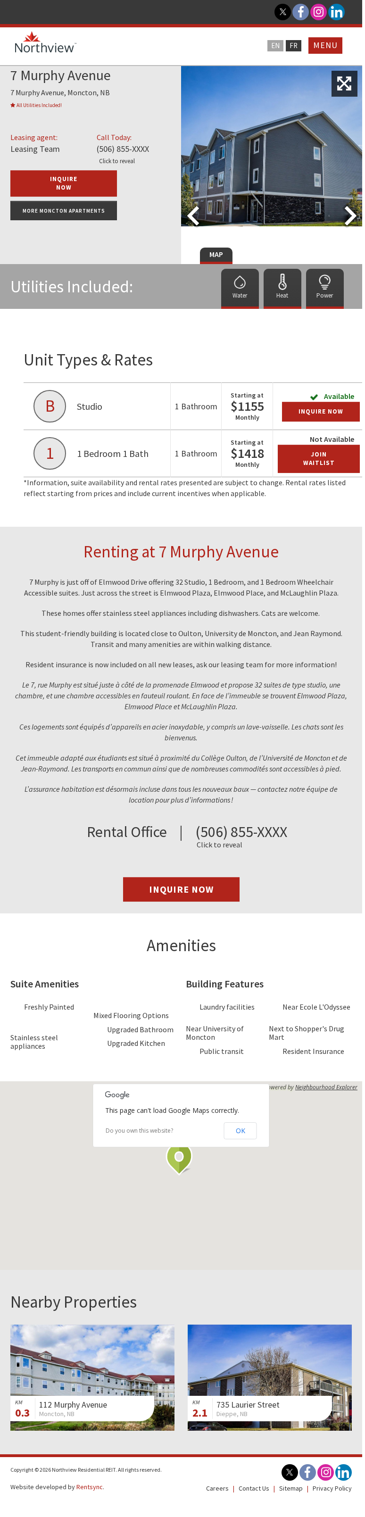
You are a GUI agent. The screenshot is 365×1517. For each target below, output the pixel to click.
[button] (181, 1159)
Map (216, 254)
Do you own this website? (139, 1131)
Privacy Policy (332, 1488)
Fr (294, 45)
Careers (217, 1488)
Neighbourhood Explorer (326, 1087)
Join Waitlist (319, 458)
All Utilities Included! (39, 105)
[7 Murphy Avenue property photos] (344, 84)
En (275, 45)
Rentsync (89, 1487)
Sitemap (291, 1488)
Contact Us (254, 1488)
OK (240, 1130)
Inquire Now (321, 411)
